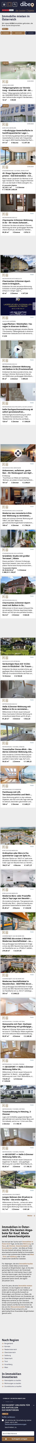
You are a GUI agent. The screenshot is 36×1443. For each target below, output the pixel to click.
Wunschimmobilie (18, 1307)
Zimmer (12, 1246)
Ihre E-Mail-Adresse (7, 1429)
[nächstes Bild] (34, 70)
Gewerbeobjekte (22, 1246)
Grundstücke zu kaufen (13, 1386)
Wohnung (27, 1244)
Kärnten (7, 1346)
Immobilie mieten (25, 1286)
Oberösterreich (10, 1352)
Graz (4, 1256)
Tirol (6, 1361)
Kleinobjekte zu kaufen (12, 1380)
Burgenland (8, 1343)
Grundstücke (7, 1248)
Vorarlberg (8, 1364)
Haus (4, 1246)
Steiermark (8, 1358)
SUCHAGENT (6, 33)
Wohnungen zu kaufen (12, 1383)
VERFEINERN (31, 33)
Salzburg (7, 1355)
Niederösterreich (10, 1349)
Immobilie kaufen (26, 1264)
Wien (6, 1367)
